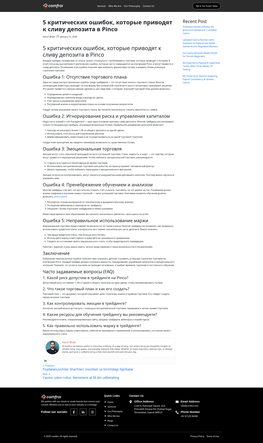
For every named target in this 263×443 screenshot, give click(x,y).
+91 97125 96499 (189, 416)
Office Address (144, 401)
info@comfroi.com (189, 406)
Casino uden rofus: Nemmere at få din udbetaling (81, 377)
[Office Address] (130, 401)
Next (46, 374)
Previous (48, 365)
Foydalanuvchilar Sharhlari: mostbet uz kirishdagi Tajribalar (88, 369)
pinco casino (60, 196)
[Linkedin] (45, 360)
